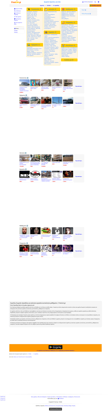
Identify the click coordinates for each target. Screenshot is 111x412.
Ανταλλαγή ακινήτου (49, 20)
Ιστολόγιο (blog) (67, 405)
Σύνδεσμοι (65, 396)
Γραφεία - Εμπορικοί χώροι (50, 25)
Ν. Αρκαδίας (56, 5)
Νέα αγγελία (18, 16)
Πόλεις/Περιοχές (85, 13)
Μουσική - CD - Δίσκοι (32, 13)
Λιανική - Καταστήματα (49, 50)
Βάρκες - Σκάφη (30, 51)
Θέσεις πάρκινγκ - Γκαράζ (50, 22)
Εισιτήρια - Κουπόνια (32, 21)
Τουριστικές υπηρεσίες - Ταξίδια (69, 40)
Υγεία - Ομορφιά (30, 39)
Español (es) (2, 399)
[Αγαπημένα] (98, 2)
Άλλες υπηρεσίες (65, 41)
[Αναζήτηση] (95, 2)
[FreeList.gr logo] (16, 1)
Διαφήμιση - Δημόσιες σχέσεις (51, 41)
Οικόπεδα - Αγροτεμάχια (49, 24)
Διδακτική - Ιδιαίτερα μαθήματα (69, 11)
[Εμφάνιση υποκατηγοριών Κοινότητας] (74, 45)
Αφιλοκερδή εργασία (49, 38)
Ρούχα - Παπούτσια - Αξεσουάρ (34, 35)
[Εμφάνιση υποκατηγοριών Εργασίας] (56, 32)
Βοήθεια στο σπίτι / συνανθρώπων (69, 48)
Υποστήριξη (59, 396)
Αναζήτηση (18, 11)
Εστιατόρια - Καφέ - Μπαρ (50, 45)
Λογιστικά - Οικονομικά (49, 51)
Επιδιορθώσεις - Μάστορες (68, 25)
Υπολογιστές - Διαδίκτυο (67, 36)
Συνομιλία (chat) (59, 405)
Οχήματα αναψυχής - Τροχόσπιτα (34, 52)
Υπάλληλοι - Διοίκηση (49, 61)
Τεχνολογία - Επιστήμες (49, 58)
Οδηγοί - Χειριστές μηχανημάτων (51, 37)
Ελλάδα (49, 5)
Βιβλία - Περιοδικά (31, 18)
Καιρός (73, 405)
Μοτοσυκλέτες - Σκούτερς (33, 50)
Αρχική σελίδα (18, 8)
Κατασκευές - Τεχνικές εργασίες (51, 48)
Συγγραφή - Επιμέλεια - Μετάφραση (69, 30)
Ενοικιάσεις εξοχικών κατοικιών (51, 21)
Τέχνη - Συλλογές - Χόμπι (32, 38)
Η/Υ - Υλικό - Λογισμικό (32, 24)
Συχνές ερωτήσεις (52, 396)
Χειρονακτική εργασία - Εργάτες (51, 62)
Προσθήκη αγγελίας (96, 5)
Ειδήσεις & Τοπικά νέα (50, 405)
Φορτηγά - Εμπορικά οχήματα (33, 54)
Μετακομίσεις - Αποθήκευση (68, 27)
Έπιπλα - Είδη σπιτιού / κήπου (34, 36)
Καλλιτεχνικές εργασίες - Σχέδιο (51, 47)
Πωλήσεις (46, 56)
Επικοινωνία (77, 396)
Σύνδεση (86, 1)
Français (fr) (2, 398)
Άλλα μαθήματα (65, 18)
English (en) (2, 396)
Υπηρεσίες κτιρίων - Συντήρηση (69, 37)
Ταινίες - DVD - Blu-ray (32, 14)
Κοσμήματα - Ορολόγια (32, 11)
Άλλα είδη (29, 40)
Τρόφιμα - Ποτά (30, 17)
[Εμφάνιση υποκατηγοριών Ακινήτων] (56, 9)
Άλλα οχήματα (30, 55)
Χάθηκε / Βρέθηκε (65, 56)
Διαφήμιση (71, 396)
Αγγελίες (42, 5)
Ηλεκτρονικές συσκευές (32, 25)
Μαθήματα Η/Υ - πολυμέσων (68, 13)
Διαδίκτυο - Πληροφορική (50, 40)
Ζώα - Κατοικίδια (31, 22)
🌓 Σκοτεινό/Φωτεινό (55, 409)
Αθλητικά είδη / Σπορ (32, 15)
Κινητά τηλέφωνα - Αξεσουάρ (33, 28)
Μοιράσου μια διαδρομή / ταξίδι (69, 52)
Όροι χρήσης (34, 396)
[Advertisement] (19, 51)
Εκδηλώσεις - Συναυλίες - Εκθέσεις (69, 50)
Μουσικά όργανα (31, 31)
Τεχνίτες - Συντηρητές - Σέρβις (51, 54)
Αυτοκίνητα (29, 47)
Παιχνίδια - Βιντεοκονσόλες (33, 20)
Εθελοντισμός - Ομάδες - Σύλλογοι (69, 49)
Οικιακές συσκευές (31, 29)
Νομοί (83, 10)
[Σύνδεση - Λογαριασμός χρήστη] (83, 2)
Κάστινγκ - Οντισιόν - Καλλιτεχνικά (69, 26)
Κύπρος (16, 32)
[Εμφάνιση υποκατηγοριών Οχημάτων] (39, 45)
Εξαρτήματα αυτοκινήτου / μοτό (34, 48)
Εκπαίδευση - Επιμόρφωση (50, 43)
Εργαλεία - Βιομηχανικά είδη (33, 32)
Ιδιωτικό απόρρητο (42, 396)
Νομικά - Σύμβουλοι (48, 55)
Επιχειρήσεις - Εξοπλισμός (33, 34)
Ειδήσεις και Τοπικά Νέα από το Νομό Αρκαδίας (22, 356)
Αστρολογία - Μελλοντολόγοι (68, 38)
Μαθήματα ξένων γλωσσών (68, 14)
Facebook (61, 398)
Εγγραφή (91, 1)
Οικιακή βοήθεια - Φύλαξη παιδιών (69, 29)
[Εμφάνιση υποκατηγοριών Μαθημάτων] (75, 9)
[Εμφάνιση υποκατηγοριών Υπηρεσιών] (74, 22)
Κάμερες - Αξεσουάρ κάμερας (33, 27)
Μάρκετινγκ (47, 52)
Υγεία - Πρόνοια (47, 59)
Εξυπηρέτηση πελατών (49, 44)
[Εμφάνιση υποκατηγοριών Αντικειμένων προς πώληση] (41, 9)
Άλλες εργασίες (47, 63)
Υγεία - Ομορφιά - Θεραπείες (68, 32)
